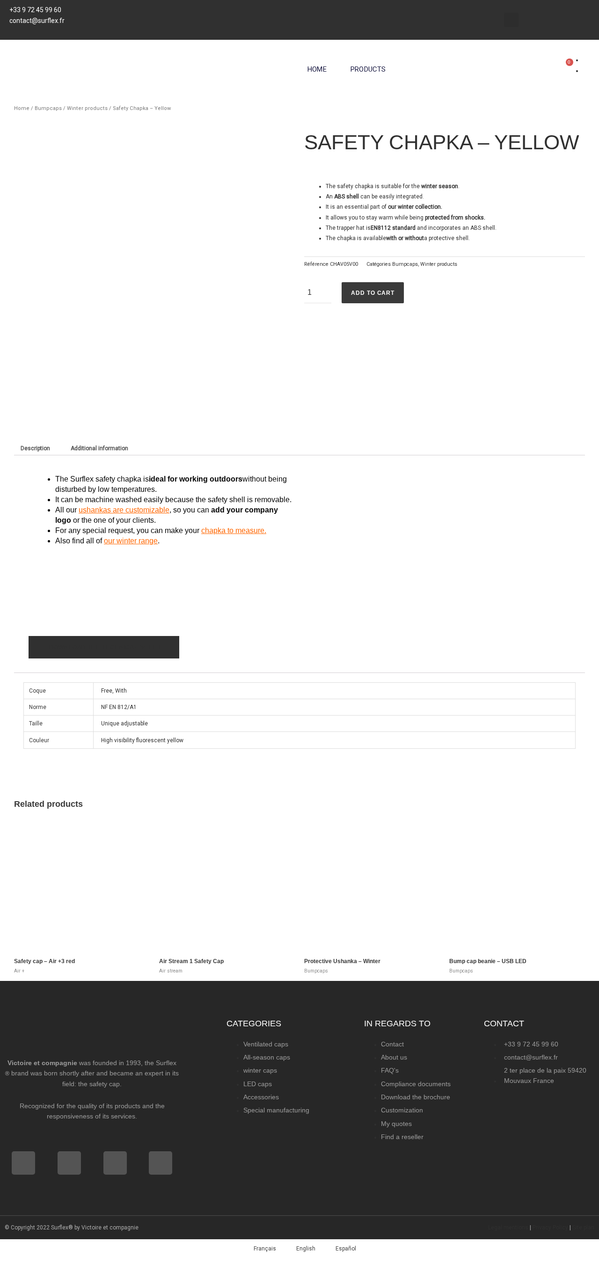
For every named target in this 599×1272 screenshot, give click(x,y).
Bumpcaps (48, 108)
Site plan (583, 1227)
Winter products (87, 108)
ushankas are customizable (124, 510)
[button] (511, 20)
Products (368, 69)
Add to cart (372, 293)
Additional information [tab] (99, 448)
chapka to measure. (233, 530)
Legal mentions (508, 1227)
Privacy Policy (550, 1227)
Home (317, 69)
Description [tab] (35, 448)
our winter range (131, 541)
